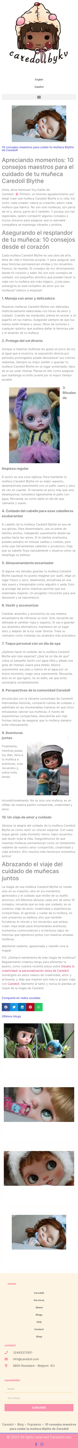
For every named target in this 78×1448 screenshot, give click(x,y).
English (39, 79)
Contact (39, 1329)
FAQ (39, 1322)
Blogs (39, 1314)
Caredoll (13, 984)
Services (39, 1300)
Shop (39, 1336)
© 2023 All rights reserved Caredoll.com (39, 1437)
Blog (20, 1424)
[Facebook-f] (36, 1444)
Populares (34, 1424)
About (39, 1307)
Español (39, 86)
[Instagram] (42, 1444)
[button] (39, 97)
